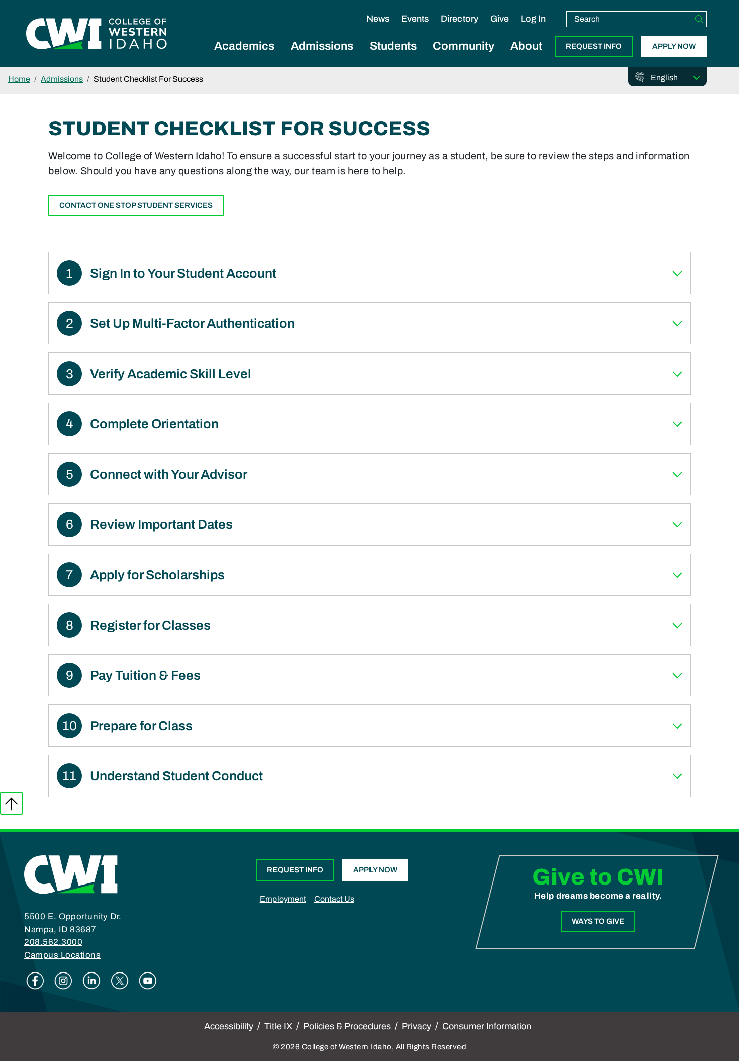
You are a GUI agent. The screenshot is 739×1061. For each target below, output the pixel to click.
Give (499, 19)
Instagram (63, 980)
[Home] (71, 873)
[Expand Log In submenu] (533, 29)
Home (19, 79)
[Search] (699, 19)
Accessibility (228, 1026)
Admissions (322, 46)
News (377, 19)
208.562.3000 (53, 942)
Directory (459, 19)
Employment (283, 899)
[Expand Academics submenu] (244, 57)
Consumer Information (486, 1026)
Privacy (416, 1026)
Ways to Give (598, 921)
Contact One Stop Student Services (136, 205)
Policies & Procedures (347, 1026)
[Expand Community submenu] (463, 57)
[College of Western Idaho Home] (96, 33)
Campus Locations (62, 955)
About (526, 46)
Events (415, 19)
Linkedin (91, 980)
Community (463, 46)
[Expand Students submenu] (393, 57)
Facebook (35, 980)
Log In (533, 19)
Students (393, 46)
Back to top (11, 803)
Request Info (594, 46)
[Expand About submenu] (526, 57)
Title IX (278, 1026)
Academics (244, 46)
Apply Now (674, 46)
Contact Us (334, 899)
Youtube (148, 980)
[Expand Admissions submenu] (322, 57)
